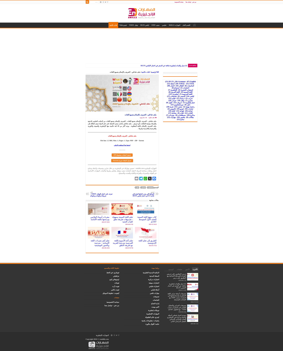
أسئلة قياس (155, 290)
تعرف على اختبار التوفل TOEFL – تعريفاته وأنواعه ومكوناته (101, 194)
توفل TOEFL (133, 25)
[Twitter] (106, 2)
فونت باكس (115, 290)
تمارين (189, 100)
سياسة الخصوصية (179, 2)
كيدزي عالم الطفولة (152, 317)
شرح (169, 107)
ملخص (181, 117)
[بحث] (87, 2)
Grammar (180, 81)
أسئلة (170, 84)
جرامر (172, 100)
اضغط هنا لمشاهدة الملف (122, 145)
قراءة (188, 111)
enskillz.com (104, 339)
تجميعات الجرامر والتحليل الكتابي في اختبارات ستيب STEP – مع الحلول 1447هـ (177, 307)
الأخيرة (195, 269)
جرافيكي (116, 276)
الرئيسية (194, 25)
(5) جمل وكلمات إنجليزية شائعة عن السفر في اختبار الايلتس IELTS (164, 66)
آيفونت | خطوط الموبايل (110, 293)
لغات (137, 187)
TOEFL (180, 84)
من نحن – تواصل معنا (191, 2)
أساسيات (189, 86)
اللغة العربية (174, 92)
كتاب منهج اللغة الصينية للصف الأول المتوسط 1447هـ (146, 219)
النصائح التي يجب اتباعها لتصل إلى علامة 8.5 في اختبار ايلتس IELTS (143, 194)
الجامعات (156, 300)
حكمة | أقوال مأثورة (152, 324)
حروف (178, 102)
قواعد (180, 111)
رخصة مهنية (189, 107)
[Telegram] (101, 2)
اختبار (171, 86)
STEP (190, 84)
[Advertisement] (141, 44)
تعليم (172, 98)
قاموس (172, 109)
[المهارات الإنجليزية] (141, 12)
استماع (175, 88)
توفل (180, 100)
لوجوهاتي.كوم (114, 279)
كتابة (171, 111)
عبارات (189, 109)
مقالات (190, 117)
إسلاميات (150, 187)
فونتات (116, 283)
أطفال (180, 86)
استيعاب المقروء (185, 90)
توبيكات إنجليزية (153, 310)
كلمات (189, 113)
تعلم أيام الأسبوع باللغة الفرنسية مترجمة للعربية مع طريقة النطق (123, 243)
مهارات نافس (154, 293)
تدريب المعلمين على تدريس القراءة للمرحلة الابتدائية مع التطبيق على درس (176, 276)
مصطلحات (180, 115)
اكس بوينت (155, 307)
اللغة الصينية (186, 92)
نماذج (180, 119)
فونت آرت (115, 286)
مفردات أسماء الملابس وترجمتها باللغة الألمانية (99, 218)
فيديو (180, 109)
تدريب (188, 98)
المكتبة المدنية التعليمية (151, 273)
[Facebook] (107, 2)
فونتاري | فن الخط (113, 273)
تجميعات (172, 96)
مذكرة (191, 115)
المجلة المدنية (154, 276)
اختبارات (184, 88)
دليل (187, 105)
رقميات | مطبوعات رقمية (150, 321)
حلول (169, 102)
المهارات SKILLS (174, 25)
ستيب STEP (155, 25)
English (191, 81)
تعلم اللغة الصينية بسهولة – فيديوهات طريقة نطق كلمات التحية (122, 219)
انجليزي (174, 94)
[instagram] (103, 2)
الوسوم (171, 269)
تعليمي (164, 25)
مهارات (171, 117)
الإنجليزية (172, 90)
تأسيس (181, 96)
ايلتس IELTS (144, 25)
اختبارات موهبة (154, 283)
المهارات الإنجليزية (152, 314)
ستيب (178, 107)
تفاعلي (143, 187)
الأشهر (187, 269)
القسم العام (186, 25)
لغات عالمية (113, 25)
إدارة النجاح (155, 303)
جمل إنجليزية (189, 102)
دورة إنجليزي (177, 105)
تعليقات (179, 269)
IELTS (169, 81)
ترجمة (181, 98)
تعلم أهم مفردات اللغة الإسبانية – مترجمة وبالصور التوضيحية (100, 243)
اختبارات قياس (154, 286)
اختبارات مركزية (153, 279)
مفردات (170, 115)
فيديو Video (123, 25)
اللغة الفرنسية (186, 94)
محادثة (172, 113)
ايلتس (190, 96)
